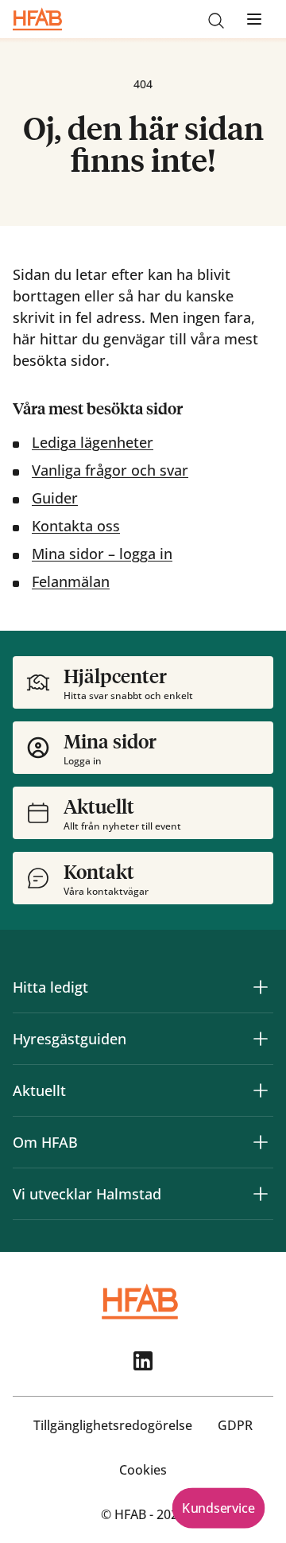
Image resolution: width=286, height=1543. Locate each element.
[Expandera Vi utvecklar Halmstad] (260, 1193)
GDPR (235, 1425)
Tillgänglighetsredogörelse (112, 1425)
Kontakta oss (76, 525)
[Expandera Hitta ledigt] (260, 987)
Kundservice (218, 1508)
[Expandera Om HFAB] (260, 1142)
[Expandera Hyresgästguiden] (260, 1038)
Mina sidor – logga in (102, 553)
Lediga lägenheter (92, 442)
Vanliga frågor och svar (110, 470)
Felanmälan (71, 581)
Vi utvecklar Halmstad (87, 1193)
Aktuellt (39, 1090)
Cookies (143, 1470)
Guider (55, 497)
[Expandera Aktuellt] (260, 1090)
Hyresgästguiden (69, 1038)
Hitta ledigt (50, 987)
